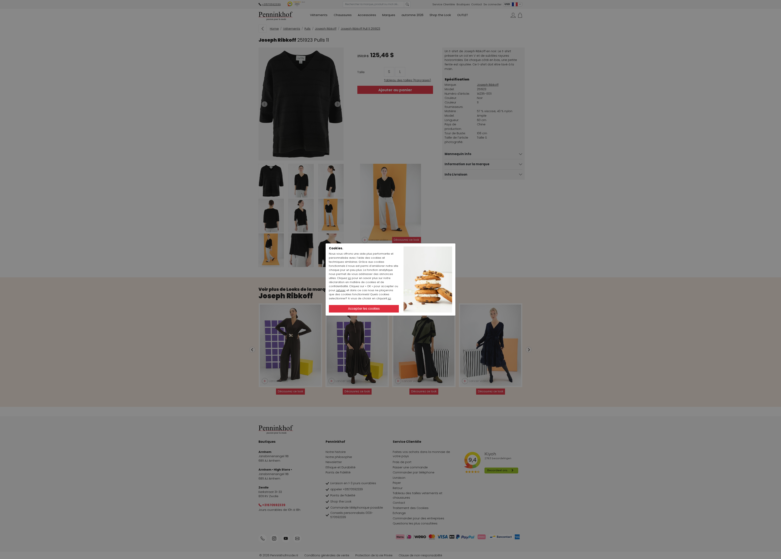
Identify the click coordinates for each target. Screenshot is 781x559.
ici (349, 278)
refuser (341, 290)
